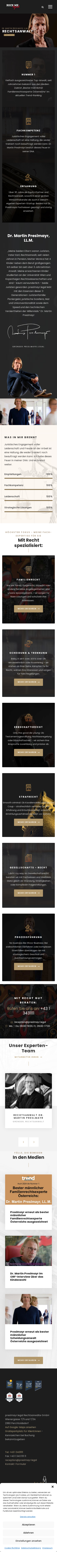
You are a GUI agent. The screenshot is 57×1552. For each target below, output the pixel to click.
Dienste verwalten (28, 1516)
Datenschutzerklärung (31, 1548)
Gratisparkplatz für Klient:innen (23, 1431)
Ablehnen (28, 1532)
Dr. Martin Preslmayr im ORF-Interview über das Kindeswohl (28, 1247)
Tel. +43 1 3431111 (14, 1452)
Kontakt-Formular (15, 1464)
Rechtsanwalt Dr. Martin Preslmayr (28, 1116)
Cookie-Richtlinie (12, 1548)
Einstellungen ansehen (29, 1540)
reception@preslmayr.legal (30, 1022)
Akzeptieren (28, 1524)
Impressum (47, 1548)
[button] (52, 1486)
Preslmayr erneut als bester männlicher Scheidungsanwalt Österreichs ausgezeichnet (28, 1305)
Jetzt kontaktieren (9, 34)
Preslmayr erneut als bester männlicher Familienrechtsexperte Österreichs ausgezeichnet (28, 1185)
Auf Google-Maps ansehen (20, 1427)
